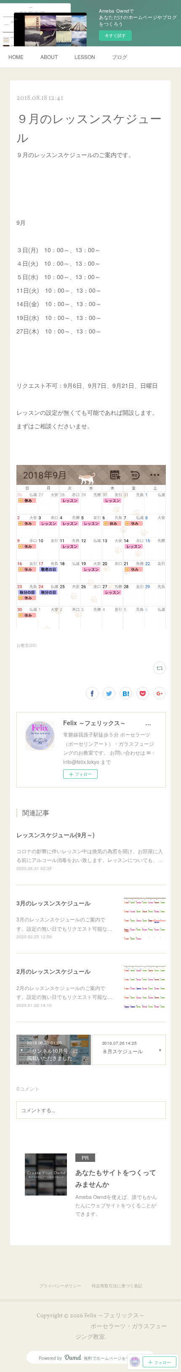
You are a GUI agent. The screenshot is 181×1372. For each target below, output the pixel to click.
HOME (16, 56)
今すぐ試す (115, 35)
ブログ (119, 56)
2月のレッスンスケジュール (53, 971)
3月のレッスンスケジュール (53, 903)
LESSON (85, 56)
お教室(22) (26, 645)
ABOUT (49, 56)
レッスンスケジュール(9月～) (55, 834)
